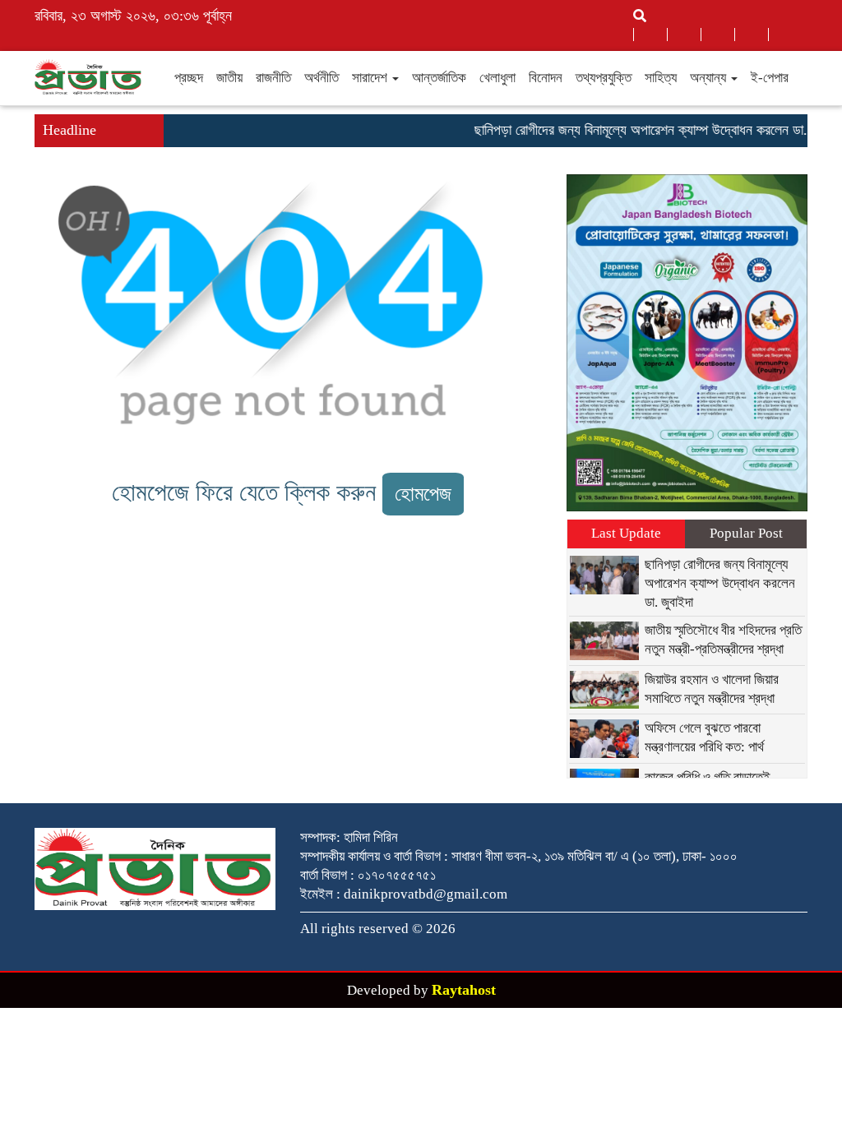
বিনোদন (545, 77)
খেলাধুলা (497, 77)
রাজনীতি (273, 77)
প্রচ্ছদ (188, 77)
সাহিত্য (661, 77)
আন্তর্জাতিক (439, 77)
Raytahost (464, 990)
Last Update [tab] (626, 533)
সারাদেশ (371, 77)
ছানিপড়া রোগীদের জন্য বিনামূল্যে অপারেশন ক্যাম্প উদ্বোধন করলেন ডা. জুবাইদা (648, 130)
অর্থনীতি (321, 77)
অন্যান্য (709, 77)
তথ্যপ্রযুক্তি (604, 77)
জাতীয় (229, 77)
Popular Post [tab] (746, 533)
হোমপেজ (423, 494)
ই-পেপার (770, 77)
